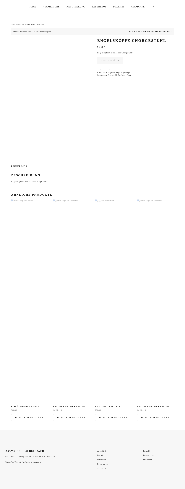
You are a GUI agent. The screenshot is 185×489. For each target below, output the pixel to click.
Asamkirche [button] (51, 7)
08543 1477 (10, 457)
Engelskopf (125, 72)
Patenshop (99, 7)
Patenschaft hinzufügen (29, 417)
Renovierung (75, 7)
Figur (129, 75)
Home (32, 7)
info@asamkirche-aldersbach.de (37, 457)
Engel (118, 72)
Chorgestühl (22, 24)
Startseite (14, 24)
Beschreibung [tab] (19, 166)
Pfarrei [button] (118, 7)
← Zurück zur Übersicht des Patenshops (149, 32)
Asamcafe (138, 7)
